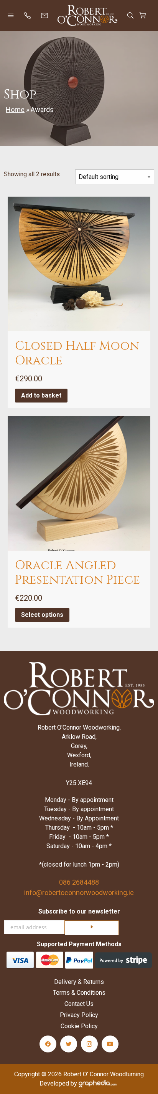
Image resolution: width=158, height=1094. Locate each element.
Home (15, 109)
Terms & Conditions (79, 992)
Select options (42, 614)
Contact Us (79, 1003)
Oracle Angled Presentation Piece (77, 572)
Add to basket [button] (41, 395)
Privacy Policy (79, 1015)
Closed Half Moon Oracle (77, 353)
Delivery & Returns (79, 981)
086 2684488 (79, 882)
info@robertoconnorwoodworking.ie (79, 893)
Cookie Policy (79, 1026)
